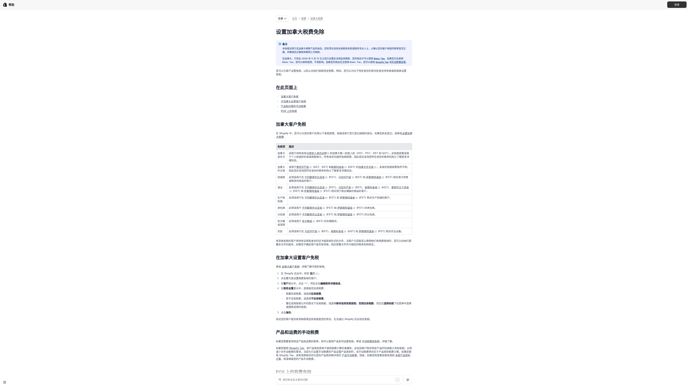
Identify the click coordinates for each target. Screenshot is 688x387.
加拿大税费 (316, 18)
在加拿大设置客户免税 (293, 101)
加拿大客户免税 (289, 96)
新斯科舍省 (337, 166)
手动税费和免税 (370, 341)
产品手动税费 (349, 355)
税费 (303, 18)
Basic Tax (379, 58)
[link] (8, 5)
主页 (294, 18)
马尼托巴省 (344, 177)
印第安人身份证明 (316, 153)
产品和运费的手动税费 (293, 106)
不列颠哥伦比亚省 (315, 177)
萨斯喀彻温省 (373, 177)
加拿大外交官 (366, 166)
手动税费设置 (399, 62)
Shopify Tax (382, 62)
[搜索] (397, 379)
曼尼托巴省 (302, 166)
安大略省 (307, 221)
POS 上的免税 (289, 111)
